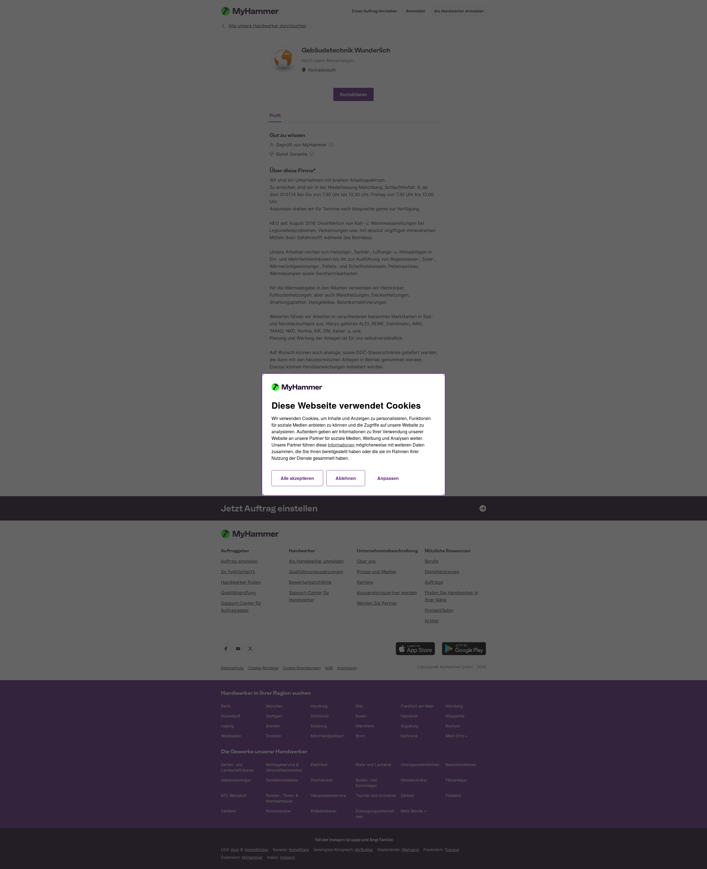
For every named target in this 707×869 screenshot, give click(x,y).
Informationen (341, 444)
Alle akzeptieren (297, 478)
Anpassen (388, 478)
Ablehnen (346, 478)
